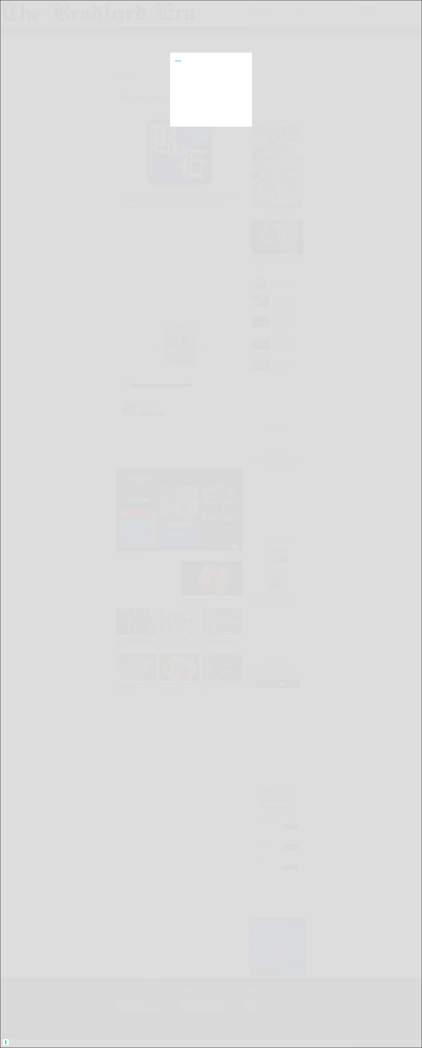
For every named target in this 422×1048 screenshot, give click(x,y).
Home (178, 61)
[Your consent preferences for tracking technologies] (6, 1042)
